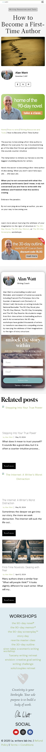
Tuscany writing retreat (23, 655)
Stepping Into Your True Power (19, 433)
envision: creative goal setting (23, 659)
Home (3, 129)
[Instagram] (23, 732)
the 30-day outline (23, 644)
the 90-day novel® (23, 623)
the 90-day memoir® (23, 627)
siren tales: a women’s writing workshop (21, 650)
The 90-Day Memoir (20, 229)
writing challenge (23, 664)
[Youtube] (16, 732)
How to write (13, 129)
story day (23, 636)
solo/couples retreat (23, 668)
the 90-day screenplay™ (23, 631)
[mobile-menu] (42, 1)
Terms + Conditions (23, 385)
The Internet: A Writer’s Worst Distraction (18, 501)
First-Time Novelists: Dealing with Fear (20, 569)
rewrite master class (23, 640)
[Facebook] (30, 732)
